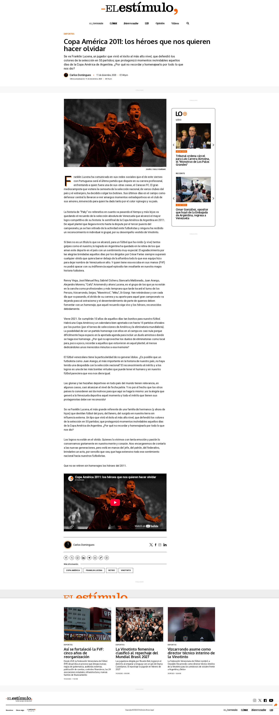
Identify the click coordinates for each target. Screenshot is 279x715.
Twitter (151, 544)
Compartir (275, 704)
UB (147, 23)
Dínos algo (20, 710)
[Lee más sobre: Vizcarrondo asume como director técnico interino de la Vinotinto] (191, 624)
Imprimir (106, 558)
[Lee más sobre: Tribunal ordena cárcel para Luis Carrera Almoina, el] (193, 136)
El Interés (96, 23)
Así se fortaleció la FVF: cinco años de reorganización (84, 653)
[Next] (213, 145)
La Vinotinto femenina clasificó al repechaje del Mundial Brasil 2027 (137, 653)
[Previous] (174, 145)
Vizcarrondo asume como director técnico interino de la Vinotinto (191, 653)
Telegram (89, 558)
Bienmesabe (131, 23)
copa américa (73, 570)
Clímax (244, 710)
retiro (111, 570)
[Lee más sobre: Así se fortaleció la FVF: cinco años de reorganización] (87, 624)
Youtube (271, 700)
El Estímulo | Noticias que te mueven (19, 699)
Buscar (188, 23)
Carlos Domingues (80, 75)
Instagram (159, 544)
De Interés (181, 151)
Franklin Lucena (94, 570)
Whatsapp (77, 558)
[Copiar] (101, 558)
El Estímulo (95, 598)
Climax (113, 23)
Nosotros (9, 710)
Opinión (160, 23)
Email (95, 558)
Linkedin (165, 544)
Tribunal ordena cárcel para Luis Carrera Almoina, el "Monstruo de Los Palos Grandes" (193, 160)
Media (31, 710)
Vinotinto (126, 570)
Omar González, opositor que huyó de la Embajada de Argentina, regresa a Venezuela (192, 214)
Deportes (69, 34)
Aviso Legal (150, 710)
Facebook (155, 544)
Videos (175, 23)
